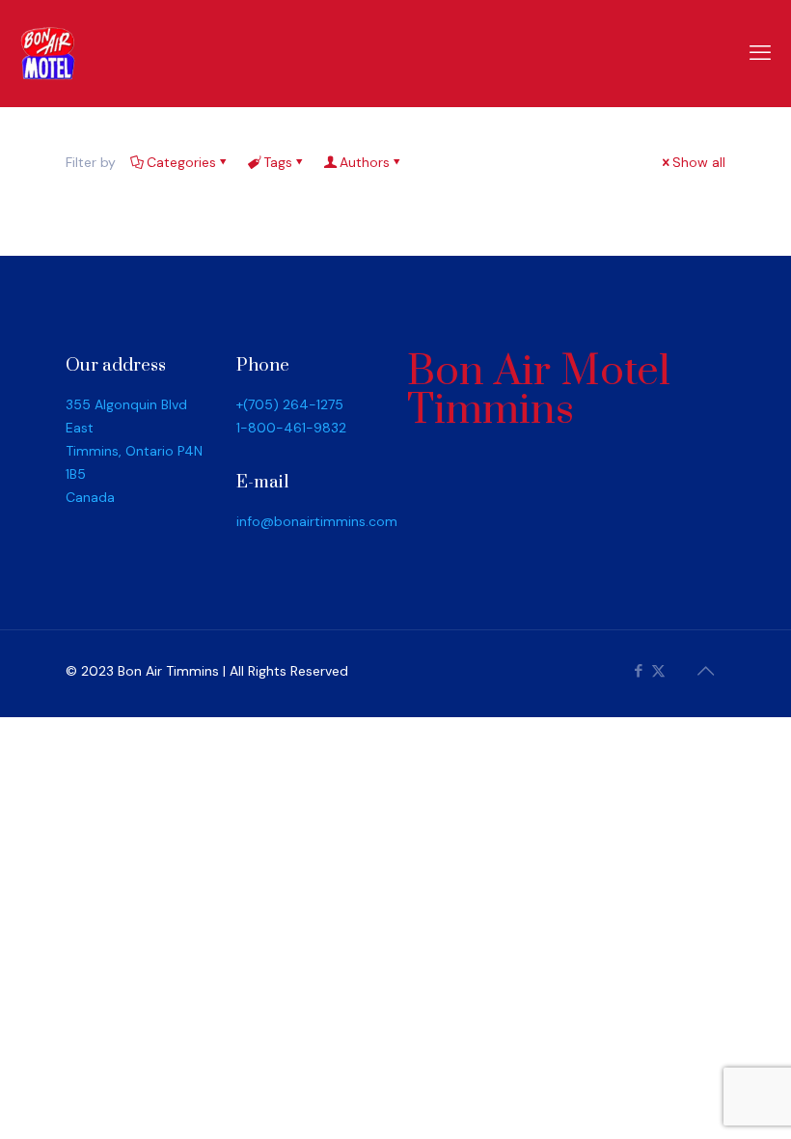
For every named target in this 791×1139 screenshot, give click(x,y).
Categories (181, 162)
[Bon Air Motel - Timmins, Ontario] (48, 53)
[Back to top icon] (705, 671)
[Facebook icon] (638, 671)
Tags (277, 162)
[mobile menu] (760, 53)
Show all (698, 162)
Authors (365, 162)
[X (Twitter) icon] (658, 671)
